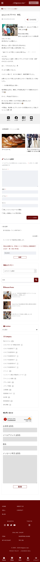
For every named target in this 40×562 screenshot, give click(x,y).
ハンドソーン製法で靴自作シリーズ (14, 375)
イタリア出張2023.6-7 (10, 356)
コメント (5, 169)
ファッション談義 (14, 129)
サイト (4, 203)
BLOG (4, 514)
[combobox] (20, 271)
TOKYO (29, 521)
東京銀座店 (8, 401)
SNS (28, 560)
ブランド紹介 (8, 382)
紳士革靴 (7, 405)
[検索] (36, 280)
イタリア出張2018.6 (10, 352)
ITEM (3, 536)
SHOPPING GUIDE (24, 536)
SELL (3, 510)
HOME (4, 506)
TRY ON (21, 540)
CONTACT (20, 510)
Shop (12, 560)
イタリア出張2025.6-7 (10, 363)
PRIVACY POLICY (14, 550)
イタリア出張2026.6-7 (10, 367)
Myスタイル (8, 341)
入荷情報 (7, 390)
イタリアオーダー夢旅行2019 (12, 345)
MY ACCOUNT (6, 540)
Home (4, 560)
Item (20, 560)
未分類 (6, 397)
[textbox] (20, 271)
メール (4, 196)
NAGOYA (10, 521)
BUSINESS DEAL (26, 550)
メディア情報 (8, 386)
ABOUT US (20, 506)
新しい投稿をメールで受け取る (12, 213)
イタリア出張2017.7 (10, 348)
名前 (4, 189)
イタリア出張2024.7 (10, 360)
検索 (20, 257)
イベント (7, 371)
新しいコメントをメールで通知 (12, 209)
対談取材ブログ (8, 393)
